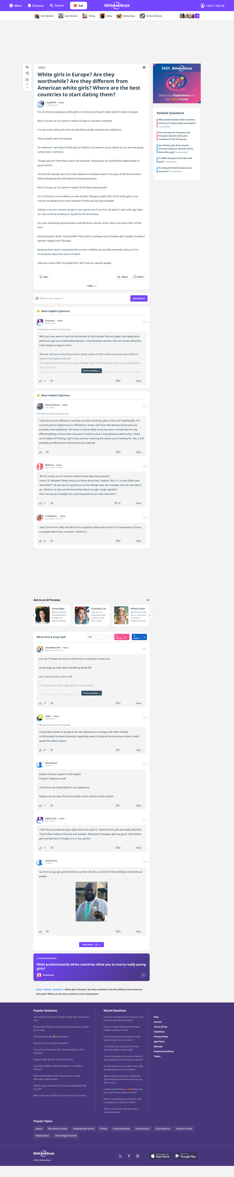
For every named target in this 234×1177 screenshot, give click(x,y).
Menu (18, 5)
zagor (48, 716)
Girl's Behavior (47, 16)
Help (156, 1017)
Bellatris (49, 465)
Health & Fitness (184, 1128)
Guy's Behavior (71, 16)
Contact (158, 1022)
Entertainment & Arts (83, 1128)
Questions (58, 989)
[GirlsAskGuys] (43, 1156)
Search (59, 5)
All (148, 600)
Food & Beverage (121, 1128)
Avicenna (50, 320)
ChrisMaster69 (52, 647)
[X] (120, 1156)
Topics (157, 1056)
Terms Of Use (160, 1026)
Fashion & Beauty (154, 16)
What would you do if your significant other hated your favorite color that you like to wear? (123, 1079)
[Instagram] (138, 1156)
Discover (38, 5)
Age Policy (159, 1041)
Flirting (92, 16)
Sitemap (158, 1046)
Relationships (129, 16)
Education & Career (57, 1128)
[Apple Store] (162, 1156)
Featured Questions (164, 1051)
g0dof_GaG (51, 818)
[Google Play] (187, 1156)
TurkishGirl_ (51, 516)
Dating (109, 16)
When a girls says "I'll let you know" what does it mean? (60, 1095)
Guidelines (159, 1031)
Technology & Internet (66, 1135)
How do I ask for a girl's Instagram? (50, 1043)
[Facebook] (129, 1156)
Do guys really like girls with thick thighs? (53, 1059)
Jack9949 (51, 102)
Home (39, 989)
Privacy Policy (161, 1036)
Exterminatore (52, 405)
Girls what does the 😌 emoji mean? (50, 1036)
